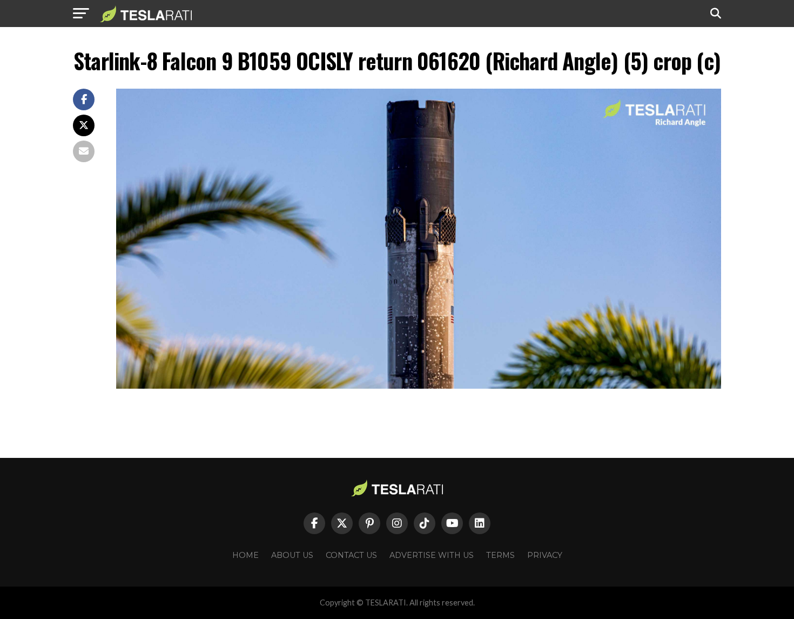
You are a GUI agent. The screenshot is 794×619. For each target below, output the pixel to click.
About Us (292, 555)
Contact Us (351, 555)
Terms (500, 555)
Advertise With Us (431, 555)
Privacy (544, 555)
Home (245, 555)
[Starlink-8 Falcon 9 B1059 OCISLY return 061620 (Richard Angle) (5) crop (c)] (418, 386)
